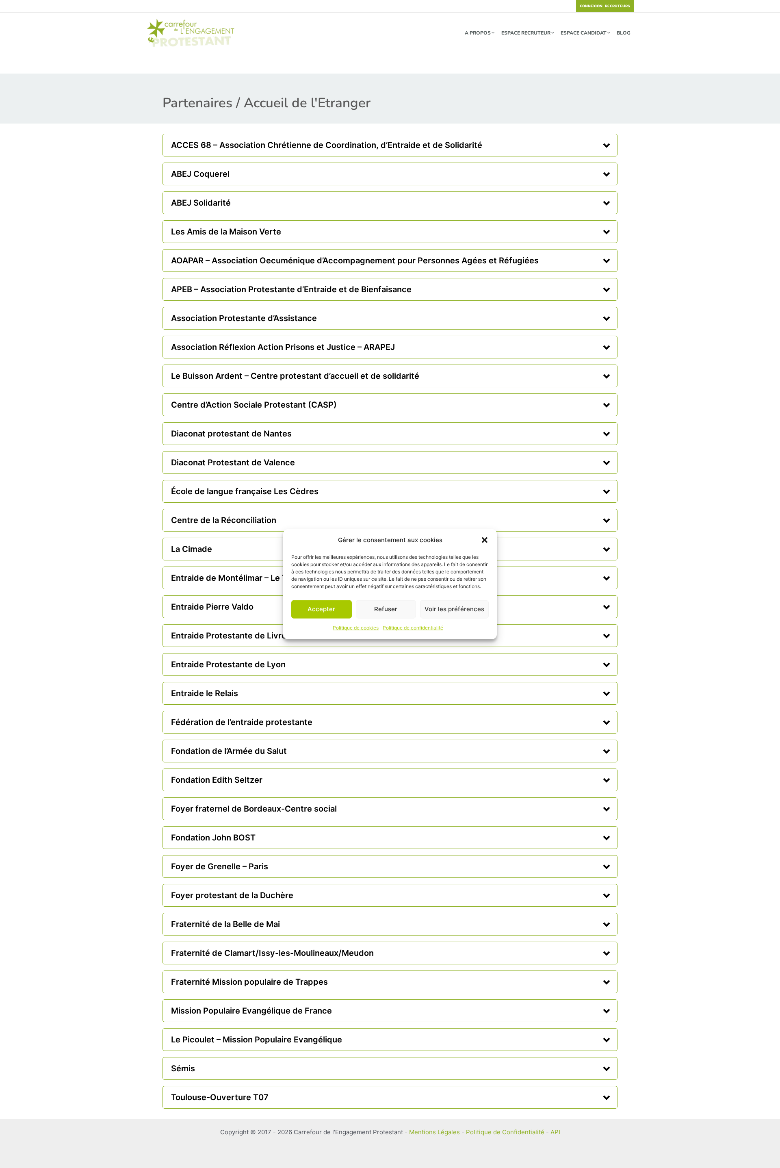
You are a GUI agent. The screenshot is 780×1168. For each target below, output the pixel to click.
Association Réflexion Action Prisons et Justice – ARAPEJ (283, 347)
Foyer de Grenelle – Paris (219, 866)
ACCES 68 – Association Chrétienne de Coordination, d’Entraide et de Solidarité (326, 145)
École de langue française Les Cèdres (244, 491)
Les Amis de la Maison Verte (226, 232)
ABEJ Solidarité (201, 203)
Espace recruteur (525, 33)
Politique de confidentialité (413, 628)
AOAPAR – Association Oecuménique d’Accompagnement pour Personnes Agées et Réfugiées (355, 260)
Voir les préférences (454, 609)
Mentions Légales (434, 1132)
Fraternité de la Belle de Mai (225, 924)
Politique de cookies (356, 628)
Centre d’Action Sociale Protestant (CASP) (254, 405)
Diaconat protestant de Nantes (231, 434)
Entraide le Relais (204, 693)
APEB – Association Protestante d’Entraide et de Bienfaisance (291, 289)
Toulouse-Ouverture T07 (220, 1097)
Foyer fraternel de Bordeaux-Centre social (254, 809)
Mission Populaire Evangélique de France (251, 1011)
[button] (485, 540)
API (555, 1132)
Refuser (385, 609)
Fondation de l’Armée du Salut (229, 751)
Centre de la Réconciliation (223, 520)
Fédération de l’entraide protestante (241, 722)
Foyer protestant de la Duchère (232, 895)
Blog (623, 33)
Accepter (321, 609)
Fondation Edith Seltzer (216, 780)
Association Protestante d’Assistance (244, 318)
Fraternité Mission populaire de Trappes (249, 982)
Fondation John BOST (213, 837)
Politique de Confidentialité (505, 1132)
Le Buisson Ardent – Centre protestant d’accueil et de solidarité (295, 376)
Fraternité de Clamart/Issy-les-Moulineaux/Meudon (272, 953)
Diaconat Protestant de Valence (233, 462)
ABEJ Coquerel (200, 174)
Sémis (183, 1068)
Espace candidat (584, 33)
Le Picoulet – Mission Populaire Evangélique (256, 1039)
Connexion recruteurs (605, 6)
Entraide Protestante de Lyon (228, 664)
